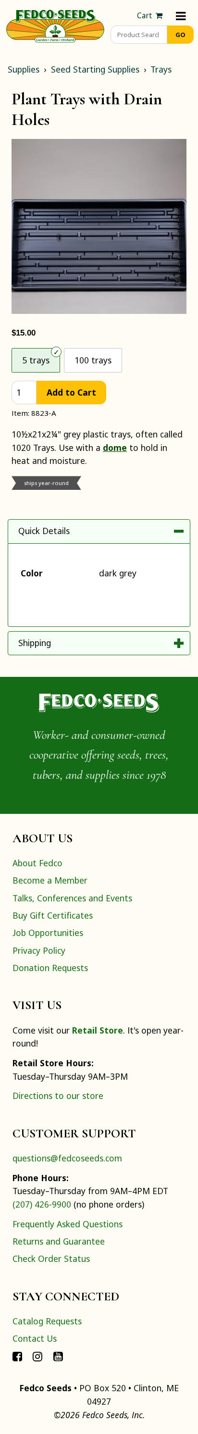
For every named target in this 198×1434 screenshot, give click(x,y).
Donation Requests (50, 967)
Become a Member (49, 880)
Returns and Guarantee (58, 1241)
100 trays (92, 360)
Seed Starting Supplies (95, 69)
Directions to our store (57, 1095)
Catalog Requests (47, 1321)
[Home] (55, 25)
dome (115, 447)
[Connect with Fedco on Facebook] (17, 1356)
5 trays (36, 360)
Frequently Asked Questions (67, 1224)
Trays (161, 69)
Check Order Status (51, 1258)
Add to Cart (71, 392)
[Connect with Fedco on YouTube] (58, 1356)
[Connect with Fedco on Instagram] (37, 1356)
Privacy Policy (38, 950)
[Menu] (181, 15)
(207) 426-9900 (41, 1204)
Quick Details (44, 530)
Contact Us (34, 1338)
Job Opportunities (47, 932)
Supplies (23, 69)
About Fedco (37, 863)
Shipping (34, 642)
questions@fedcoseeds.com (67, 1158)
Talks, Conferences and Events (72, 898)
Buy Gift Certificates (52, 915)
